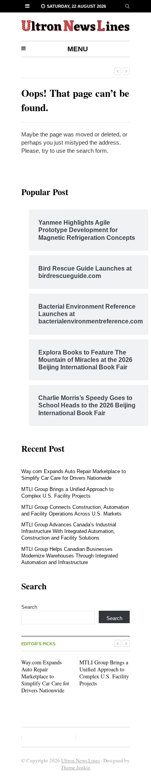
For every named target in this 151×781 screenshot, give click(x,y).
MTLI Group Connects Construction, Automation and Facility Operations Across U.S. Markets (75, 510)
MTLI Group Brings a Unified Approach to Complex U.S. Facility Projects (67, 492)
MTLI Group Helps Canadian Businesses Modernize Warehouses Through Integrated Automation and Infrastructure (69, 555)
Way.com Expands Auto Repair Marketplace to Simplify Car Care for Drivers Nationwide (73, 474)
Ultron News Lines (80, 760)
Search (29, 607)
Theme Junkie (75, 767)
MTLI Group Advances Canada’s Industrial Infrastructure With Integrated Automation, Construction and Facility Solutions (68, 531)
